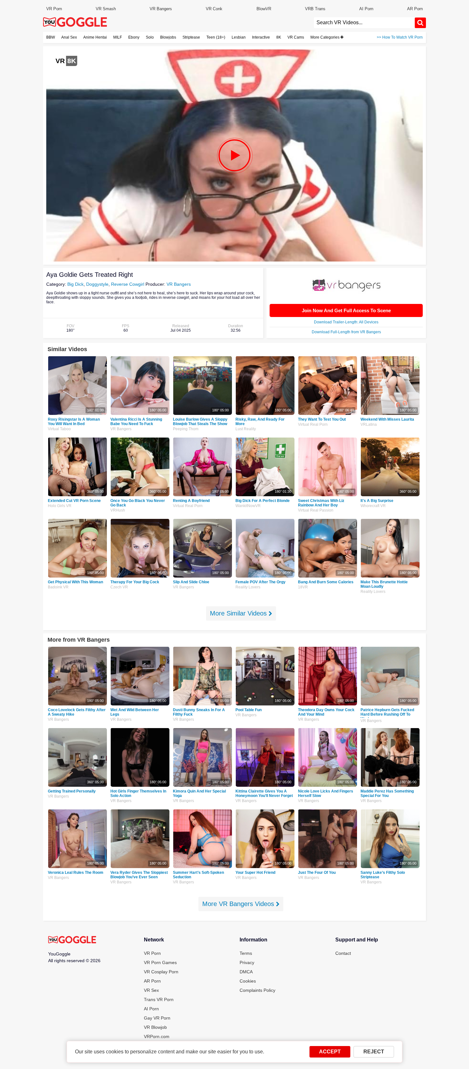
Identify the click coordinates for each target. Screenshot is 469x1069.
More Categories (325, 37)
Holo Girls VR (59, 506)
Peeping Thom (185, 429)
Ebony (133, 37)
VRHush (117, 510)
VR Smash (106, 8)
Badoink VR (58, 587)
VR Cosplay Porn (161, 971)
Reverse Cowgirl (127, 284)
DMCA (246, 971)
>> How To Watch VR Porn (400, 37)
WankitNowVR (248, 506)
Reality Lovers (247, 587)
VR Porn (54, 8)
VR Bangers (161, 8)
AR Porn (415, 8)
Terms (246, 953)
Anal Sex (69, 37)
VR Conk (214, 8)
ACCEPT (330, 1051)
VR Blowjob (155, 1027)
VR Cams (295, 37)
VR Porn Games (160, 962)
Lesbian (239, 37)
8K (278, 37)
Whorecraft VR (373, 506)
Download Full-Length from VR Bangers (346, 332)
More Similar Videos (239, 613)
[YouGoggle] (72, 940)
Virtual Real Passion (315, 510)
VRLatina (369, 424)
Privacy (247, 962)
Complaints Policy (257, 990)
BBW (50, 37)
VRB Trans (315, 8)
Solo (150, 37)
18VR (303, 587)
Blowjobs (168, 37)
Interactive (261, 37)
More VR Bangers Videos (239, 903)
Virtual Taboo (59, 429)
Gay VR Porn (157, 1018)
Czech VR (119, 587)
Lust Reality (245, 429)
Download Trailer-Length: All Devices (346, 322)
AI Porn (366, 8)
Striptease (191, 37)
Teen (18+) (215, 37)
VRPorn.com (156, 1036)
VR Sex (151, 990)
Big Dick (75, 284)
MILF (117, 37)
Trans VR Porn (159, 999)
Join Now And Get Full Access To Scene (346, 310)
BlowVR (264, 8)
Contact (343, 953)
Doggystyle (97, 284)
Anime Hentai (95, 37)
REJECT (373, 1051)
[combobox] (364, 22)
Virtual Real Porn (313, 424)
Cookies (248, 981)
